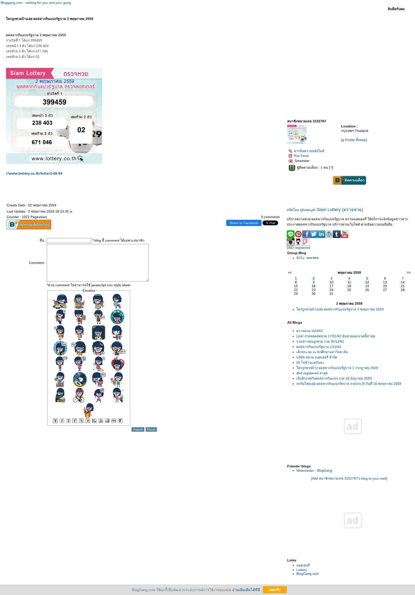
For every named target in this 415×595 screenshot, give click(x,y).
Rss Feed (301, 156)
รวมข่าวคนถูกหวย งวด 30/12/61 (320, 341)
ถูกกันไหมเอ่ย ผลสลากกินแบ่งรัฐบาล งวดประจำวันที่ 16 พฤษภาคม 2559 (348, 384)
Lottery (301, 570)
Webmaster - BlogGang (314, 470)
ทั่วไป (300, 258)
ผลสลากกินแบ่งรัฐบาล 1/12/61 (319, 347)
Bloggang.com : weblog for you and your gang (36, 3)
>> (408, 272)
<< (290, 272)
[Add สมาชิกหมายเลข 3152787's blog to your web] (349, 478)
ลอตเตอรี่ (303, 565)
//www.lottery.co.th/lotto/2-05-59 (34, 173)
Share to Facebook (243, 223)
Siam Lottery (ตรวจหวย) (340, 209)
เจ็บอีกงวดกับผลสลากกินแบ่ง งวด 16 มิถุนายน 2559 (334, 378)
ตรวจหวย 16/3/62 (309, 331)
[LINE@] (290, 237)
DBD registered (298, 248)
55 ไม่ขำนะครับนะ (310, 362)
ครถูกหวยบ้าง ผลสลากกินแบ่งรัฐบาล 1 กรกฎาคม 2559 (337, 368)
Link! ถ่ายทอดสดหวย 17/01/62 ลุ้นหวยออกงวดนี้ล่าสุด (335, 336)
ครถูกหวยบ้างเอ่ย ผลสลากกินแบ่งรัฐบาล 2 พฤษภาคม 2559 (340, 309)
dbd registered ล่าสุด (312, 373)
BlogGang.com (307, 574)
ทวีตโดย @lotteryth (301, 210)
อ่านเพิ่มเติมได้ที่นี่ (246, 590)
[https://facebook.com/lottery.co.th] (54, 163)
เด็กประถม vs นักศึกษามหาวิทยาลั (322, 352)
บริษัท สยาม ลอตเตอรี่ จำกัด (316, 357)
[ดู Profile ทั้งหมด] (354, 140)
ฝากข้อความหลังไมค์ (309, 151)
